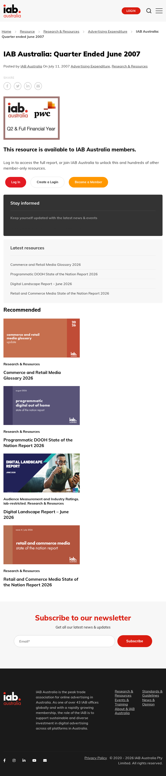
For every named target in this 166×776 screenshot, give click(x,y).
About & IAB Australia (125, 711)
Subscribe (134, 641)
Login (131, 11)
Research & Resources (61, 31)
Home (6, 31)
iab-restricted (14, 503)
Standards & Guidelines (152, 693)
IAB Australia (31, 66)
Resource (27, 31)
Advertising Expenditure (107, 31)
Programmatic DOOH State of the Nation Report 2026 (54, 274)
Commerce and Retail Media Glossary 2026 (45, 264)
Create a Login (47, 182)
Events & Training (122, 702)
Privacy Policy (96, 758)
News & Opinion (148, 702)
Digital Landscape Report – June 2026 (41, 284)
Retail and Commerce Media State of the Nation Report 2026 (59, 293)
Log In (15, 182)
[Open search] (149, 10)
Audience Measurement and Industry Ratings (40, 499)
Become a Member (88, 182)
